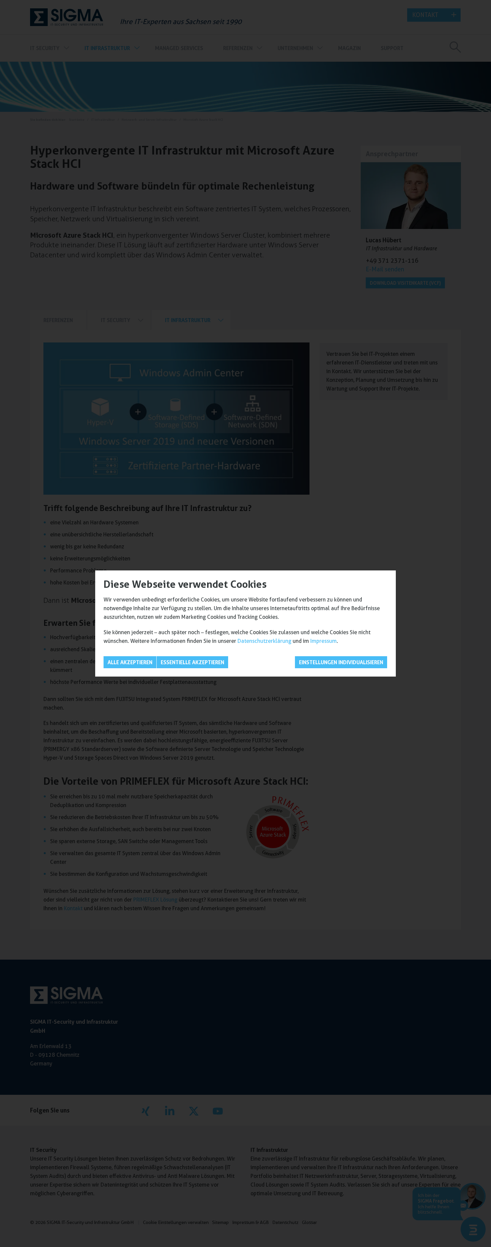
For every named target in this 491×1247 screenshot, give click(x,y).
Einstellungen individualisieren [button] (341, 662)
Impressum (323, 641)
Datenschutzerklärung (264, 641)
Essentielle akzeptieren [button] (192, 662)
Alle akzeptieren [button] (130, 662)
